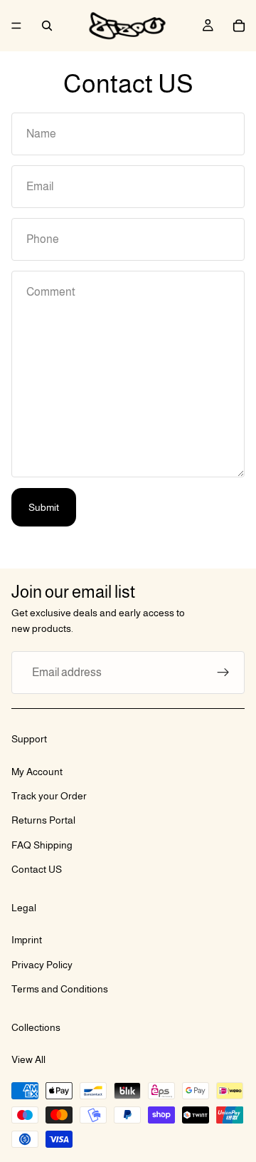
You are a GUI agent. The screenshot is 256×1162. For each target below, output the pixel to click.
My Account (37, 771)
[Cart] (239, 25)
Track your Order (49, 796)
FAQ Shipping (42, 845)
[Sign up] (223, 673)
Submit (43, 507)
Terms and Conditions (59, 989)
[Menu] (16, 25)
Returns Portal (43, 820)
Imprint (26, 939)
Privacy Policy (42, 964)
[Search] (47, 25)
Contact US (36, 869)
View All (28, 1059)
